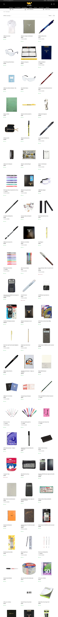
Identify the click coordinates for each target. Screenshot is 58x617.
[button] (54, 4)
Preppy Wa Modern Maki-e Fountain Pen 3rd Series (45, 268)
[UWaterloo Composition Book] (29, 181)
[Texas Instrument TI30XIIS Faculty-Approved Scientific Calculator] (12, 286)
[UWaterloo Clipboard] (46, 53)
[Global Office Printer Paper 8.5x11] (46, 593)
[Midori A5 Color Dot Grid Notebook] (12, 490)
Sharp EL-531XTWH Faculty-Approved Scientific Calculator (46, 474)
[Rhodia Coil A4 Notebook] (12, 516)
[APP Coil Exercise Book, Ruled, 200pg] (46, 312)
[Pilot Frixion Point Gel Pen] (12, 259)
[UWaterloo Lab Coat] (12, 27)
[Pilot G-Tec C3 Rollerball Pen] (46, 543)
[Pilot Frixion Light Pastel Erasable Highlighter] (12, 336)
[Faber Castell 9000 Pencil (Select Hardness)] (46, 387)
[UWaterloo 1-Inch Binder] (29, 233)
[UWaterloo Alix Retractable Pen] (29, 105)
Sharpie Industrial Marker (8, 578)
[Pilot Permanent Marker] (29, 259)
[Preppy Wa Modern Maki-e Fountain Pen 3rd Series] (46, 259)
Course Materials (18, 7)
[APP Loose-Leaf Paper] (46, 569)
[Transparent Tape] (12, 465)
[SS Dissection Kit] (12, 129)
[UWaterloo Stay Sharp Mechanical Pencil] (46, 79)
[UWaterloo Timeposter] (29, 53)
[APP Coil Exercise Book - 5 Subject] (12, 439)
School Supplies (24, 7)
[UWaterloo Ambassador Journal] (29, 312)
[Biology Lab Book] (12, 105)
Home (4, 11)
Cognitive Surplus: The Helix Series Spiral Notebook (28, 525)
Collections (11, 7)
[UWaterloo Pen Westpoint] (12, 155)
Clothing (30, 7)
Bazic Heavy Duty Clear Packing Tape (27, 578)
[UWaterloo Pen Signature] (46, 105)
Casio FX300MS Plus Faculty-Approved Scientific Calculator (27, 499)
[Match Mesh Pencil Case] (29, 465)
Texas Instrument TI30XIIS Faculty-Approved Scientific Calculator (11, 296)
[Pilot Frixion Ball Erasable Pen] (29, 413)
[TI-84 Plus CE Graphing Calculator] (12, 312)
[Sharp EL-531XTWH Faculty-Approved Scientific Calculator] (46, 465)
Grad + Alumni (41, 7)
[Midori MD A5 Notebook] (46, 362)
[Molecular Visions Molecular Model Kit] (46, 490)
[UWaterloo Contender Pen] (12, 233)
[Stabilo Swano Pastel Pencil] (29, 336)
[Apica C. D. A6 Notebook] (46, 155)
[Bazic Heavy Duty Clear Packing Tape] (29, 569)
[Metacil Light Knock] (29, 543)
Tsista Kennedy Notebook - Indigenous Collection (27, 371)
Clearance (47, 7)
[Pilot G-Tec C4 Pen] (12, 413)
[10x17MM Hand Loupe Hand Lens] (46, 286)
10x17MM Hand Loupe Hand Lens (43, 295)
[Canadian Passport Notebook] (29, 387)
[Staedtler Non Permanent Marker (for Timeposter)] (29, 439)
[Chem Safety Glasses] (29, 79)
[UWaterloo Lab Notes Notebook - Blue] (12, 79)
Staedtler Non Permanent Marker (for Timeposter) (27, 448)
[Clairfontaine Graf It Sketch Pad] (46, 413)
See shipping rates (14, 0)
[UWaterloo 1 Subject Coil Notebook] (29, 27)
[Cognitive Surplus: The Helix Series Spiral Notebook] (29, 516)
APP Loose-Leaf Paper (42, 578)
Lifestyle (35, 7)
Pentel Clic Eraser (24, 295)
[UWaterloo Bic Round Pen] (29, 129)
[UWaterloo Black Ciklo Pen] (12, 362)
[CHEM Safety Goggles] (46, 181)
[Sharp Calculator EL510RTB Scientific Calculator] (46, 516)
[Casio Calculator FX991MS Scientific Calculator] (46, 336)
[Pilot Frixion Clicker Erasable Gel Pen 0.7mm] (12, 181)
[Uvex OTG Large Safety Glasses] (12, 53)
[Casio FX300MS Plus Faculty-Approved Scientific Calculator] (29, 490)
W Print (45, 0)
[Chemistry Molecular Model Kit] (29, 207)
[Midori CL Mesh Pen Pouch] (46, 439)
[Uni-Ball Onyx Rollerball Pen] (12, 207)
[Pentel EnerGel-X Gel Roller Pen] (46, 129)
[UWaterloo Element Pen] (46, 27)
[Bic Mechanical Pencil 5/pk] (12, 543)
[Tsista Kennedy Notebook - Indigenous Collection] (29, 362)
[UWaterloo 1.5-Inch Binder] (12, 387)
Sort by (5, 15)
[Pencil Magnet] (46, 233)
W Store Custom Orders (50, 0)
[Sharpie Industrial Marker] (12, 569)
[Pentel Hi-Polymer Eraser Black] (29, 593)
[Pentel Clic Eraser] (29, 286)
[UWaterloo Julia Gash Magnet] (29, 155)
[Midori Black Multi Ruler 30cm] (46, 207)
